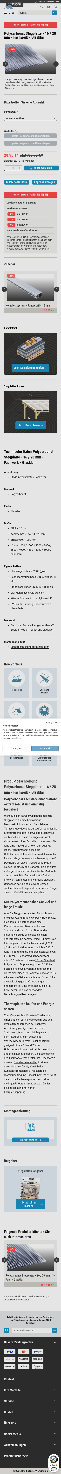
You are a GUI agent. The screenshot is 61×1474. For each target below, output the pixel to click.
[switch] (54, 1469)
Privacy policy (52, 722)
